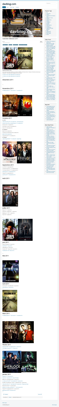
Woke (47, 30)
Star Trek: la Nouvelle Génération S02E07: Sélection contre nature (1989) (50, 59)
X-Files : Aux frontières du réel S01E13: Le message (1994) (50, 83)
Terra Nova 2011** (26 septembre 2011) (9, 174)
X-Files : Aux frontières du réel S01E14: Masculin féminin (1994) (50, 80)
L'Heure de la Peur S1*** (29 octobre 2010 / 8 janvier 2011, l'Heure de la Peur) (15, 384)
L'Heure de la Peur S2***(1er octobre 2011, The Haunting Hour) (12, 121)
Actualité (17, 7)
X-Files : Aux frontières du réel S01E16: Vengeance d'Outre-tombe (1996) (50, 66)
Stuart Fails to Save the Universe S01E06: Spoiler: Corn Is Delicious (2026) (50, 51)
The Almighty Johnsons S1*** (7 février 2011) (10, 348)
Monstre (47, 24)
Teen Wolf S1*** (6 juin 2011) (7, 245)
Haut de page (54, 404)
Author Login (12, 7)
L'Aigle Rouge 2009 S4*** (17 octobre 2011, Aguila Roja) (11, 138)
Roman (47, 34)
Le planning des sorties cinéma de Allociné (50, 119)
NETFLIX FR (48, 32)
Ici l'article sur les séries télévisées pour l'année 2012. (11, 74)
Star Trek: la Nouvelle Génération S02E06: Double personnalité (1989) (50, 69)
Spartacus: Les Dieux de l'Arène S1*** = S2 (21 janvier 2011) (12, 387)
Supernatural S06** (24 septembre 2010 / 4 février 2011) (11, 346)
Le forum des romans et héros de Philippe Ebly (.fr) (50, 115)
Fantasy (47, 20)
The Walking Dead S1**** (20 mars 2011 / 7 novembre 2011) (12, 90)
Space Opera (48, 33)
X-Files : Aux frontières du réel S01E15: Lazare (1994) (50, 72)
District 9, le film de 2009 (50, 97)
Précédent (6, 394)
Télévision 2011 (5, 44)
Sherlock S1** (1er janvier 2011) (7, 376)
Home (4, 7)
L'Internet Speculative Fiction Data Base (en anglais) (50, 109)
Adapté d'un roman (49, 17)
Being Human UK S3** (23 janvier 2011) (9, 390)
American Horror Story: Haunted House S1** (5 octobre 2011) (12, 123)
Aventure (47, 26)
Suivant (39, 394)
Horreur (47, 14)
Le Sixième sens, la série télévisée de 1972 (50, 78)
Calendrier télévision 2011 (23, 44)
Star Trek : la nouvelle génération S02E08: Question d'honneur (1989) (50, 45)
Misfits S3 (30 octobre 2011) (7, 134)
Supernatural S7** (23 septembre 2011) (8, 171)
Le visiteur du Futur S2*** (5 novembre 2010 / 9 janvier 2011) (12, 381)
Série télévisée (48, 25)
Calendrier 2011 (15, 44)
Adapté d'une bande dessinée (49, 29)
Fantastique (48, 13)
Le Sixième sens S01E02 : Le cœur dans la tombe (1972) (50, 75)
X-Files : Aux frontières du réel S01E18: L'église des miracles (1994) (50, 48)
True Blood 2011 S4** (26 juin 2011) (8, 250)
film (47, 12)
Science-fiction (48, 19)
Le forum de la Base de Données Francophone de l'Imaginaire (50, 112)
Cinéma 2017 (48, 31)
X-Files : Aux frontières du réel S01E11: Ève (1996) (50, 99)
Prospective (48, 21)
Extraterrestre (48, 27)
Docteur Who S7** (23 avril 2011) (7, 287)
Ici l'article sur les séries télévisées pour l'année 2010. (11, 76)
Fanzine (47, 18)
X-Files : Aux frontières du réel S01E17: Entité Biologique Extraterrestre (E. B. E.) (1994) (50, 55)
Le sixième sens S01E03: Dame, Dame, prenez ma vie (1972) (50, 63)
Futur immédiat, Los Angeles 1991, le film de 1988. (50, 87)
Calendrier (10, 44)
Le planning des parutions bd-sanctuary (50, 117)
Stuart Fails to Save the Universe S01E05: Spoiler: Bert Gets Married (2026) (50, 95)
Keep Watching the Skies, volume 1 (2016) (50, 90)
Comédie (47, 23)
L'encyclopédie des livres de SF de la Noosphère (50, 107)
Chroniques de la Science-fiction (50, 16)
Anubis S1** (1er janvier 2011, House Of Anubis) (10, 377)
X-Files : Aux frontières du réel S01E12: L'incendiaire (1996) (50, 92)
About (8, 7)
